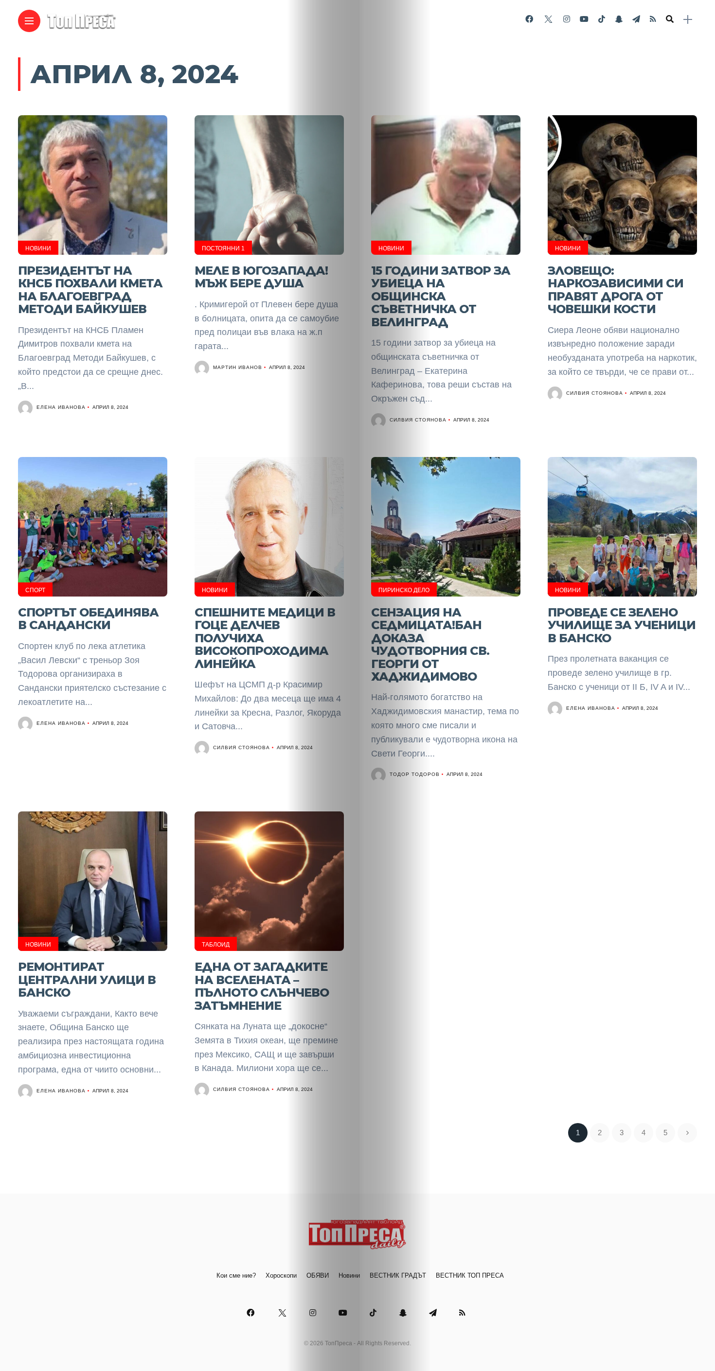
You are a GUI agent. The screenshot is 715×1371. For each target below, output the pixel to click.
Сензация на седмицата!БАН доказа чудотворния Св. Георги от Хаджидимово (430, 644)
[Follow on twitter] (548, 19)
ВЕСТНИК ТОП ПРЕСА (470, 1275)
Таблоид (216, 944)
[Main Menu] (29, 21)
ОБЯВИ (317, 1275)
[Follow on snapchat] (619, 19)
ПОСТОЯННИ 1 (223, 248)
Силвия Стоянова (418, 419)
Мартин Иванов (237, 367)
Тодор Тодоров (415, 774)
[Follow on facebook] (529, 19)
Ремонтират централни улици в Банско (87, 980)
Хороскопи (281, 1275)
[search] (670, 19)
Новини (38, 248)
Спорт (35, 590)
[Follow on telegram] (636, 19)
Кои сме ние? (236, 1275)
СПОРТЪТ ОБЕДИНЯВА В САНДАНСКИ (88, 618)
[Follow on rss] (653, 19)
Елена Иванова (61, 407)
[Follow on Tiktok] (601, 19)
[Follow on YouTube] (584, 19)
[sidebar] (687, 20)
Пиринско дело (403, 590)
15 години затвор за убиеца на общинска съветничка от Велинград (440, 296)
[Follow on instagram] (566, 19)
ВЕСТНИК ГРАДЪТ (398, 1275)
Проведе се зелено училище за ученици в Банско (622, 625)
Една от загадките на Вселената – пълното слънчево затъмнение (262, 986)
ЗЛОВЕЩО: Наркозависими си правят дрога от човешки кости (615, 290)
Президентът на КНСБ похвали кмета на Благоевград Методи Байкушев (90, 290)
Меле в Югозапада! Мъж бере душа (261, 277)
